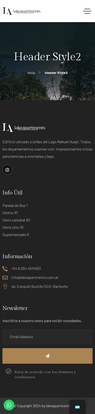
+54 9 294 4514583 (26, 268)
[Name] (47, 356)
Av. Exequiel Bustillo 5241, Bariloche (39, 286)
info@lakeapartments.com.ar (34, 277)
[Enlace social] (7, 170)
